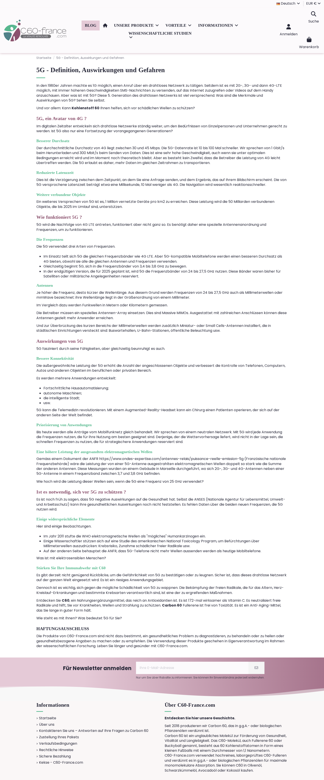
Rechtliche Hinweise (56, 750)
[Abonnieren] (256, 668)
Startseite (47, 718)
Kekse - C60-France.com (61, 762)
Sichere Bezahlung (55, 756)
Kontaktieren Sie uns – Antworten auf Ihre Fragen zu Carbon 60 (93, 730)
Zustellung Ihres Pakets (59, 737)
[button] (136, 25)
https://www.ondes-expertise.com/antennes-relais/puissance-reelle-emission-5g (171, 458)
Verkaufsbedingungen (58, 743)
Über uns (46, 724)
